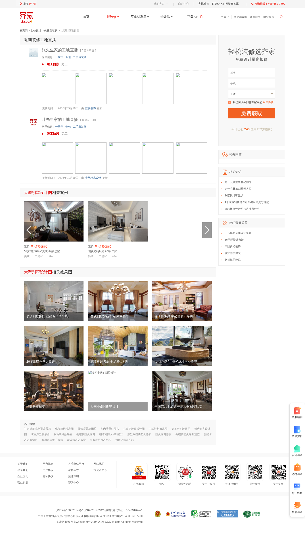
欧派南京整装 (233, 253)
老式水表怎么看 (76, 439)
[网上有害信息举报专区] (227, 514)
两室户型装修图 (40, 434)
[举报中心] (201, 514)
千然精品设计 (93, 177)
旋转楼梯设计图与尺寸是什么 (242, 208)
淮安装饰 (90, 108)
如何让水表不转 (124, 439)
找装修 (111, 17)
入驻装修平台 (76, 463)
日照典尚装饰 (233, 246)
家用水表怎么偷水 (52, 439)
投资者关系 (100, 470)
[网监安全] (176, 514)
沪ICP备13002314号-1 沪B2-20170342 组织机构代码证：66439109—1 (99, 510)
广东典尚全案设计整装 (238, 233)
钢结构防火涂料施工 (111, 434)
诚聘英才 (73, 470)
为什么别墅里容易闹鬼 (238, 182)
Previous (28, 230)
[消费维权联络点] (251, 514)
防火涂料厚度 (163, 434)
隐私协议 (48, 476)
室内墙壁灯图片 (109, 428)
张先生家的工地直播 (60, 50)
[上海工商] (157, 514)
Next (207, 230)
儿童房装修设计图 (134, 428)
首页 (86, 17)
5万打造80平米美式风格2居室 (42, 251)
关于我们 (22, 463)
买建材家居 (138, 17)
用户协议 (268, 102)
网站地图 (99, 463)
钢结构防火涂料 (85, 434)
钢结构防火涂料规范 (187, 434)
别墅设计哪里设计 (235, 195)
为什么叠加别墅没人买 (238, 188)
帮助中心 (73, 482)
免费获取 (251, 113)
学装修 (165, 17)
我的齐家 (159, 3)
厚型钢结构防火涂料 (139, 434)
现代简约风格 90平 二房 (102, 251)
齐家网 (24, 30)
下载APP (193, 17)
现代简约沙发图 (64, 428)
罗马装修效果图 (63, 434)
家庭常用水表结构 (100, 439)
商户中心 (183, 3)
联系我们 (22, 470)
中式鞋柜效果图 (158, 428)
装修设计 (36, 30)
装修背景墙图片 (87, 428)
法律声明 (73, 476)
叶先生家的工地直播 (60, 119)
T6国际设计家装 (234, 239)
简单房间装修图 (180, 428)
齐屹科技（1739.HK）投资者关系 (218, 3)
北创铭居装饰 (233, 259)
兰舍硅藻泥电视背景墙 (37, 428)
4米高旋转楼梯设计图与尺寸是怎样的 (247, 202)
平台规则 (48, 463)
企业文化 (22, 476)
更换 (32, 3)
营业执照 (22, 482)
